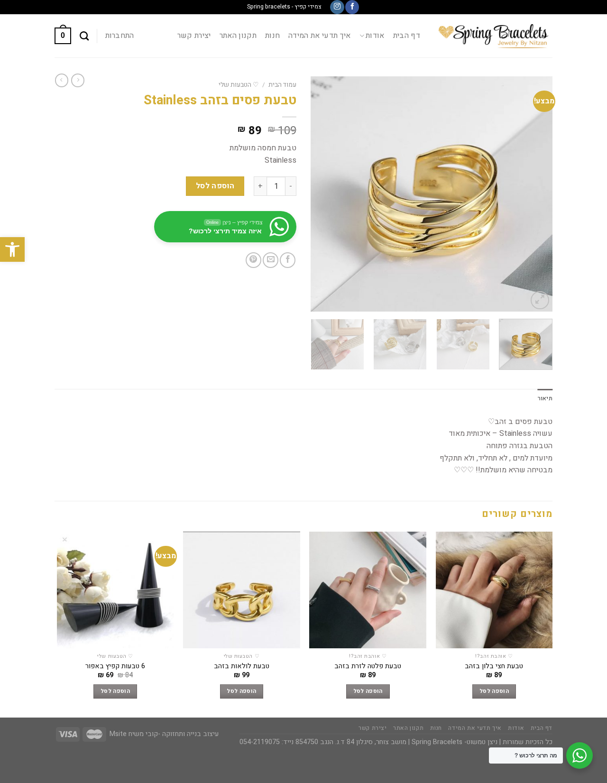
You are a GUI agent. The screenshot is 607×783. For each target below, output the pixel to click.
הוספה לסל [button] (494, 691)
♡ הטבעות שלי (239, 85)
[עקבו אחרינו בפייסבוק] (352, 7)
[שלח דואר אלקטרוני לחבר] (270, 260)
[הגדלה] (540, 300)
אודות (375, 35)
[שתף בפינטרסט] (253, 260)
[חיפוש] (84, 36)
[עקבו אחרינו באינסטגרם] (337, 7)
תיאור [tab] (545, 398)
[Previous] (535, 194)
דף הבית (406, 35)
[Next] (320, 194)
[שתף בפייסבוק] (287, 260)
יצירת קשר (194, 35)
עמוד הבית (282, 85)
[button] (12, 249)
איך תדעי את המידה (319, 35)
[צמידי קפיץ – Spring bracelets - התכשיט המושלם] (493, 35)
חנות (272, 35)
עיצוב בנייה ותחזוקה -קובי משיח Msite (164, 734)
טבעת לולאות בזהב (241, 666)
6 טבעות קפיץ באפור (115, 666)
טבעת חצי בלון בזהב (494, 666)
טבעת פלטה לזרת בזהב (367, 666)
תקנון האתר (238, 35)
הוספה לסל (215, 186)
